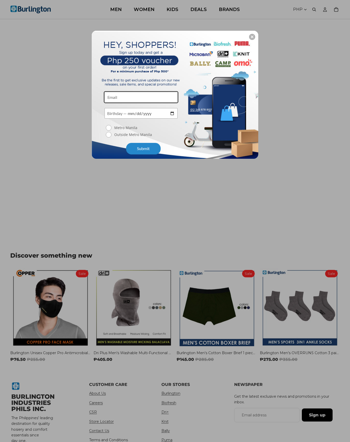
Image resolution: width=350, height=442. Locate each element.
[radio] (142, 128)
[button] (252, 37)
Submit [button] (143, 148)
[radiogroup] (141, 131)
